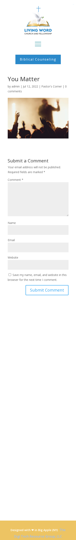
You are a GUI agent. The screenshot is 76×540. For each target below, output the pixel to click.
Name (12, 223)
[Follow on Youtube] (7, 441)
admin (16, 86)
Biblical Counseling (38, 59)
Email (11, 240)
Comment (15, 180)
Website (13, 257)
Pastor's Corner (51, 86)
